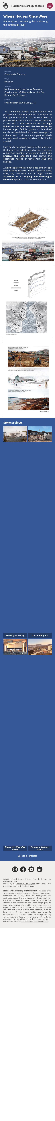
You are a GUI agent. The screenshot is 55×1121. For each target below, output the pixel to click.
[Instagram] (15, 869)
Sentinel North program (26, 884)
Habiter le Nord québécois (20, 879)
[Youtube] (31, 869)
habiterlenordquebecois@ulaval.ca (34, 921)
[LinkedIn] (39, 869)
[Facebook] (23, 869)
